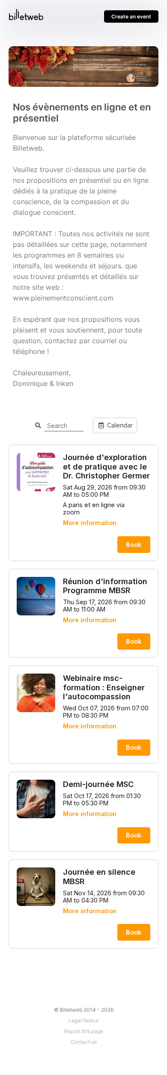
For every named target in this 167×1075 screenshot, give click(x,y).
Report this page (83, 1031)
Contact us (84, 1042)
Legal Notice (84, 1020)
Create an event (131, 16)
